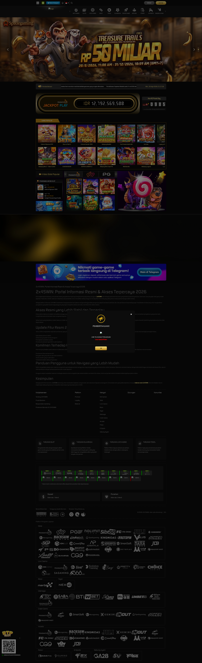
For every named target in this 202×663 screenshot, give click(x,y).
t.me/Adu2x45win (101, 339)
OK (101, 348)
